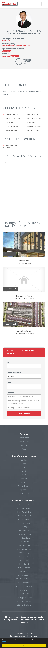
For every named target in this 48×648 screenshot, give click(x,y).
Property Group (32, 636)
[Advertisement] (24, 197)
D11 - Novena (24, 542)
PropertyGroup (24, 493)
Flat (24, 467)
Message (10, 392)
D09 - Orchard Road (24, 534)
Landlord (24, 460)
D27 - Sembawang (24, 601)
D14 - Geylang (24, 553)
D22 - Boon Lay (24, 582)
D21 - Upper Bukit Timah (24, 579)
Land (24, 471)
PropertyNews (24, 490)
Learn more (5, 641)
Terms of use (24, 438)
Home (24, 464)
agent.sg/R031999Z (10, 56)
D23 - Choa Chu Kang (24, 586)
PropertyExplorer (24, 486)
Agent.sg (15, 636)
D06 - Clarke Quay (24, 523)
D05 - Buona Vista (24, 519)
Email (9, 382)
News (24, 449)
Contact (24, 445)
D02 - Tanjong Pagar (24, 508)
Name (9, 362)
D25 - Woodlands (24, 594)
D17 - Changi (24, 564)
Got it (24, 645)
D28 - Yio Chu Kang (24, 605)
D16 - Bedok (24, 560)
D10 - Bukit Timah (24, 538)
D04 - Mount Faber (24, 516)
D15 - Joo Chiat (24, 556)
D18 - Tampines (24, 568)
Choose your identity (15, 372)
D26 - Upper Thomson (24, 597)
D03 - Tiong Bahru (24, 512)
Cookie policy (24, 441)
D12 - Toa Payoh (24, 545)
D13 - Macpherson (24, 549)
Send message (24, 413)
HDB (24, 475)
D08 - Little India (24, 530)
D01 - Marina (24, 504)
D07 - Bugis (24, 527)
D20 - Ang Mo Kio (24, 575)
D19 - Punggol (24, 571)
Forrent (24, 482)
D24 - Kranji (24, 590)
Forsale (24, 478)
